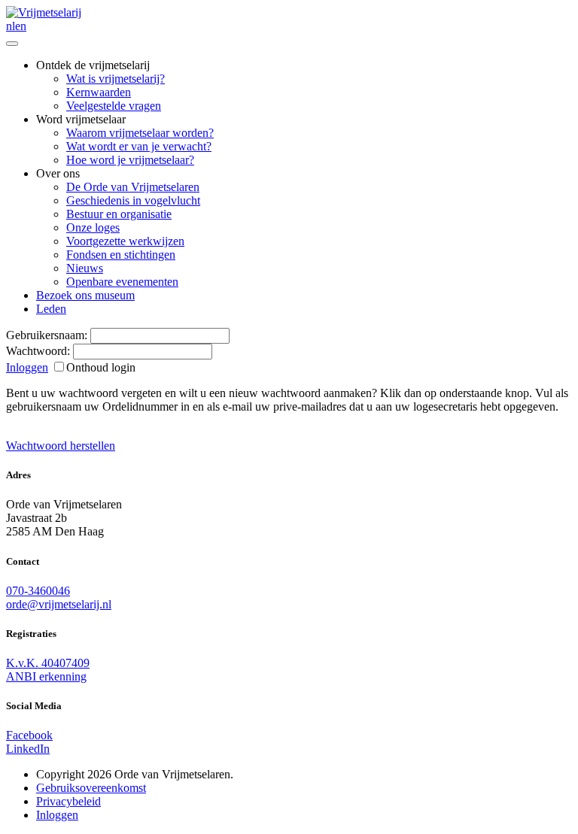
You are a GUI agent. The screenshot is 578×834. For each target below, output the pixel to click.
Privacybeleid (68, 801)
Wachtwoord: (38, 350)
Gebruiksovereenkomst (91, 787)
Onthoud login (100, 367)
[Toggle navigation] (12, 43)
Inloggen (27, 367)
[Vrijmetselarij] (43, 12)
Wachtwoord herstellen (60, 445)
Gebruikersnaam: (46, 335)
